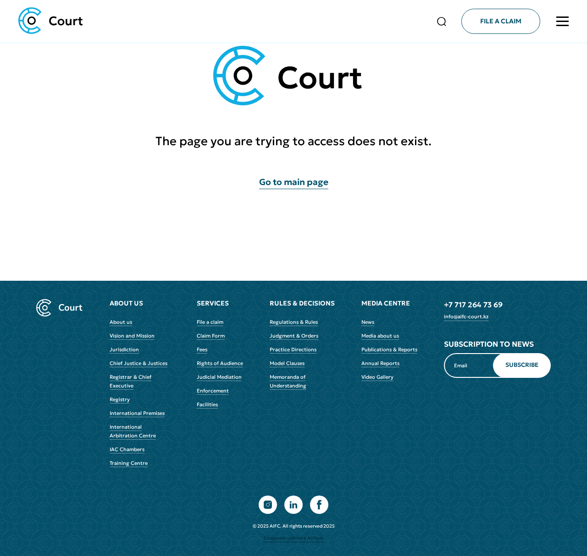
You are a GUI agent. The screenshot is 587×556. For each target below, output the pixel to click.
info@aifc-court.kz (466, 316)
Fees (202, 349)
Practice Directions (293, 349)
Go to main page (293, 181)
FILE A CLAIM (500, 21)
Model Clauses (287, 363)
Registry (120, 399)
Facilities (207, 404)
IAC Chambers (127, 449)
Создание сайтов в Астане (293, 538)
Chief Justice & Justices (138, 363)
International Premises (137, 413)
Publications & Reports (389, 349)
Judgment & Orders (294, 336)
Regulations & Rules (294, 322)
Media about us (380, 336)
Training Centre (129, 463)
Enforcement (213, 390)
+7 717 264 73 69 (473, 304)
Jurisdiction (124, 349)
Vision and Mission (132, 336)
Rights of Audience (220, 363)
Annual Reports (380, 363)
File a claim (210, 322)
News (367, 322)
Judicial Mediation (219, 377)
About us (121, 322)
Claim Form (211, 336)
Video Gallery (377, 377)
